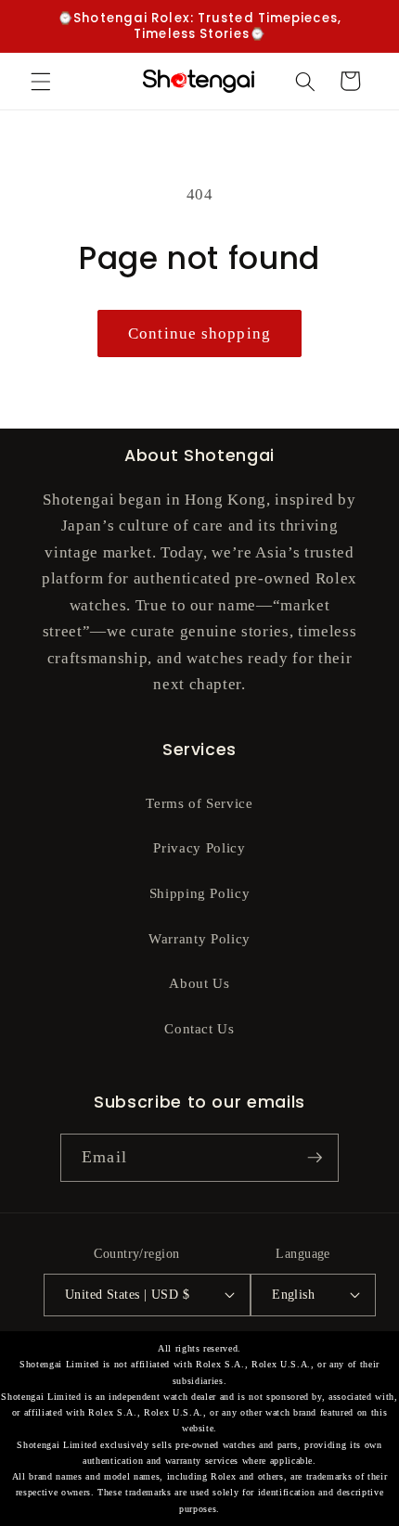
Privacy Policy (199, 847)
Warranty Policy (199, 938)
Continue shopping (199, 333)
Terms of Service (199, 803)
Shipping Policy (200, 893)
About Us (199, 983)
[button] (41, 80)
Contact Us (199, 1028)
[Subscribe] (314, 1158)
